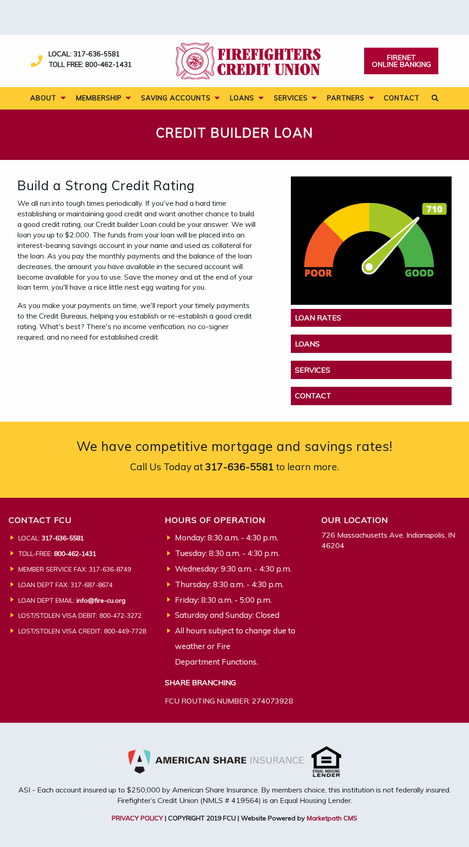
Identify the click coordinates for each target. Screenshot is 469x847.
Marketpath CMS (332, 818)
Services (291, 98)
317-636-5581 (96, 54)
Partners (346, 98)
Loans (242, 98)
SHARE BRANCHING (200, 682)
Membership (99, 98)
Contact (402, 98)
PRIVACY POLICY (137, 818)
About (43, 98)
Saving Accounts (176, 98)
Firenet (401, 61)
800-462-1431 (108, 64)
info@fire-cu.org (100, 600)
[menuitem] (45, 98)
